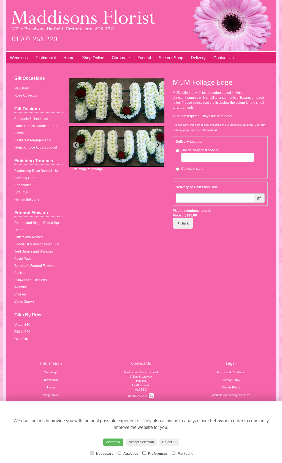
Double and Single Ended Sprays (39, 223)
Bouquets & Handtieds (31, 119)
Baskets (20, 273)
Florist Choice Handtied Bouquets (39, 126)
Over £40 (21, 339)
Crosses (20, 294)
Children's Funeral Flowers (34, 266)
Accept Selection (141, 442)
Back (184, 223)
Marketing (185, 454)
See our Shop (171, 57)
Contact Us (223, 57)
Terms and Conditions (231, 372)
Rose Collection (26, 95)
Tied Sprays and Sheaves (33, 251)
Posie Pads (22, 259)
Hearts (19, 230)
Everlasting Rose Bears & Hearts (38, 171)
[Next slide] (157, 145)
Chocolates (22, 185)
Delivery (198, 57)
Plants (19, 133)
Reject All (169, 442)
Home (68, 57)
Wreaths (20, 287)
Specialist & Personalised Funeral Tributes (46, 244)
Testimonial (46, 57)
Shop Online (93, 57)
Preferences (157, 454)
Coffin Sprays (24, 301)
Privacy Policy (230, 380)
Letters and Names (28, 237)
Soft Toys (21, 192)
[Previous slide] (76, 145)
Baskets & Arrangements (32, 140)
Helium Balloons (26, 199)
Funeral (144, 57)
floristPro (244, 395)
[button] (119, 146)
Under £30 (22, 325)
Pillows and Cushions (30, 280)
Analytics (130, 454)
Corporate (121, 57)
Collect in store (192, 169)
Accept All (113, 442)
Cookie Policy (231, 387)
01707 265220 (138, 396)
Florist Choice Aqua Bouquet (35, 147)
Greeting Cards (25, 178)
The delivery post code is (199, 150)
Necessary (104, 454)
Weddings (19, 57)
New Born (21, 88)
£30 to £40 (22, 332)
